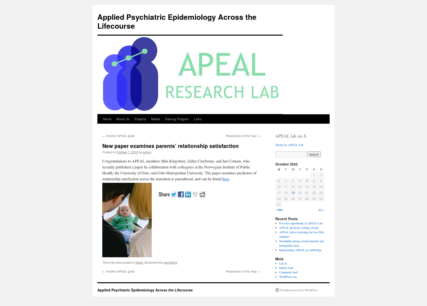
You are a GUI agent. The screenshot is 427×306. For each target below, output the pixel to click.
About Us (122, 119)
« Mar (279, 210)
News (139, 262)
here (225, 178)
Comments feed (288, 272)
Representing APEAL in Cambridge (300, 250)
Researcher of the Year (243, 136)
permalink (170, 262)
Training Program (177, 119)
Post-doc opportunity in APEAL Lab (300, 223)
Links (198, 119)
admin (147, 152)
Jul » (321, 210)
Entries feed (286, 268)
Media (155, 119)
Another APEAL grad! (118, 136)
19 (293, 192)
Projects (140, 119)
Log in (283, 263)
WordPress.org (288, 277)
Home (107, 119)
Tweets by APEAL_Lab (289, 145)
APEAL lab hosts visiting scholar (299, 228)
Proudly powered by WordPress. (299, 290)
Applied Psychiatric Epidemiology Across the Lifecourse (176, 21)
